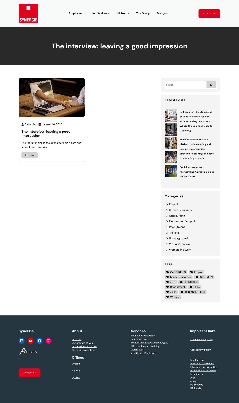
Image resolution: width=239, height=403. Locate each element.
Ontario (76, 363)
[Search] (211, 84)
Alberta (76, 370)
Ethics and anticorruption (203, 367)
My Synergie (196, 384)
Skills (197, 287)
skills (173, 292)
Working (175, 297)
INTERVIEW (206, 277)
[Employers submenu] (84, 13)
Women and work (180, 249)
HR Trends (195, 388)
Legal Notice (197, 360)
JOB (172, 282)
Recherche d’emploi (182, 221)
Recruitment (177, 227)
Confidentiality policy (201, 339)
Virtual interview (179, 244)
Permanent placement (143, 335)
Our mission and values (84, 346)
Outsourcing (177, 215)
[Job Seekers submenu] (109, 13)
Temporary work (140, 339)
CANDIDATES (178, 272)
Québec (76, 377)
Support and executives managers (149, 342)
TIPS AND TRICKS (195, 292)
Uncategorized (178, 238)
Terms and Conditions (202, 363)
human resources (180, 277)
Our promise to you (82, 342)
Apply (193, 381)
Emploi (173, 204)
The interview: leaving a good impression (46, 134)
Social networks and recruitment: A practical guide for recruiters (197, 172)
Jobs (192, 377)
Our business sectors (83, 350)
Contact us (209, 13)
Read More (29, 155)
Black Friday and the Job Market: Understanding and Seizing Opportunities (195, 144)
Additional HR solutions (143, 353)
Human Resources (180, 210)
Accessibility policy (200, 349)
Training (174, 232)
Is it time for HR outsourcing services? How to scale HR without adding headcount (196, 116)
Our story (77, 339)
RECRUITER (190, 282)
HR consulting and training (145, 346)
